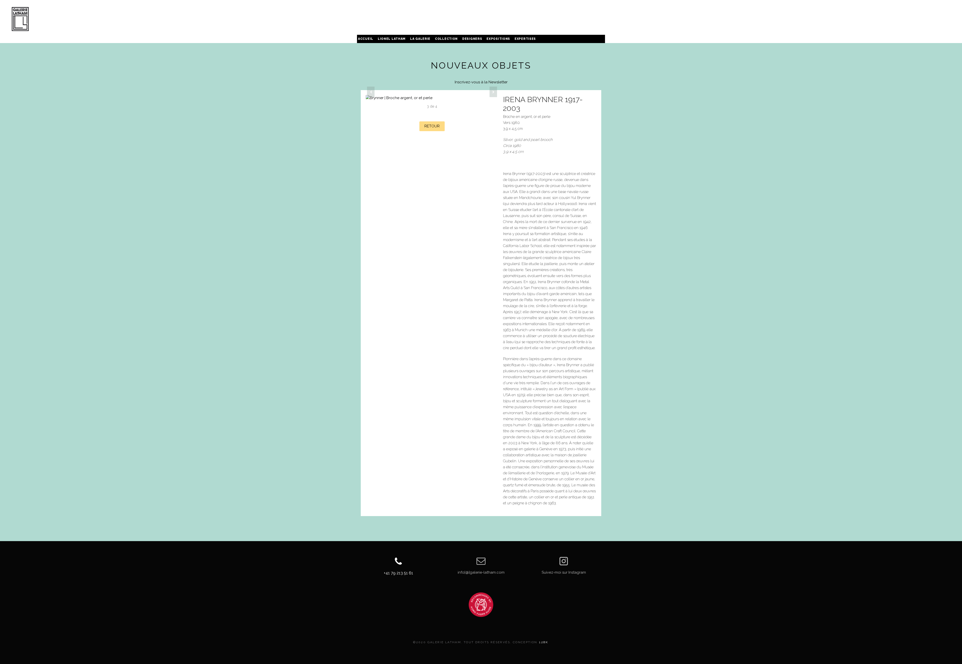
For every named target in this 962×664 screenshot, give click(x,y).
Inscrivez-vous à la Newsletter (481, 82)
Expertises (525, 39)
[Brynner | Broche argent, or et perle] (432, 98)
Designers (472, 39)
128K (543, 642)
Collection (446, 39)
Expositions (498, 39)
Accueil (365, 39)
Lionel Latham (392, 39)
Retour (432, 126)
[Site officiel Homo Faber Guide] (481, 604)
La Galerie (420, 39)
